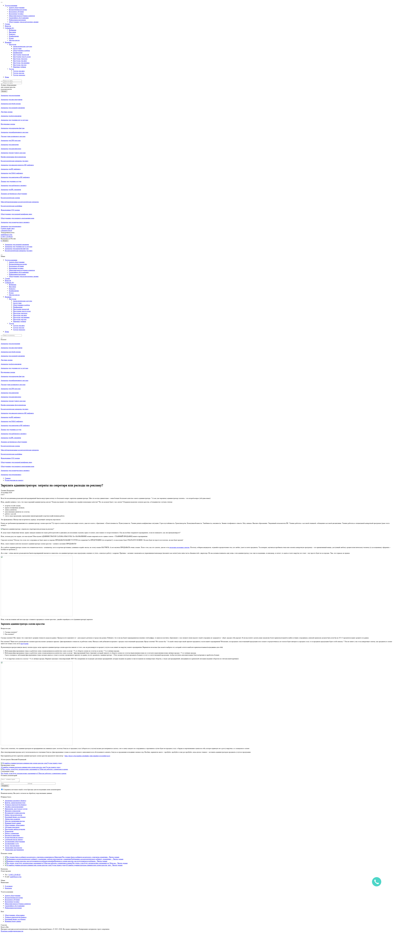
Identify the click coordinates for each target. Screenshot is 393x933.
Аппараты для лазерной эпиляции (13, 108)
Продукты (12, 44)
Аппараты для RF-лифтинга (10, 169)
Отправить (5, 786)
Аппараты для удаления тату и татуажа (14, 120)
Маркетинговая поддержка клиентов (22, 16)
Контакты (8, 888)
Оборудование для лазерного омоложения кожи (17, 218)
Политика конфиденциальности (12, 931)
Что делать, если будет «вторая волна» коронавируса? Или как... (94, 863)
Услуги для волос (19, 75)
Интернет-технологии (12, 811)
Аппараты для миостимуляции (11, 99)
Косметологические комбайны (11, 206)
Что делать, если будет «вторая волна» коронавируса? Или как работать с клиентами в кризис (33, 773)
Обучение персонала (12, 827)
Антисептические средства (22, 46)
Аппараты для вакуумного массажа (13, 153)
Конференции (14, 36)
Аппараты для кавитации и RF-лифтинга (15, 177)
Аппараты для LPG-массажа (11, 140)
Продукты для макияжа (21, 63)
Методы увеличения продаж (15, 821)
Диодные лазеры (6, 112)
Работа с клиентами (12, 833)
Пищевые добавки (19, 67)
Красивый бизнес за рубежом (15, 817)
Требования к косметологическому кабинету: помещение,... (92, 859)
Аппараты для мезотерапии (10, 95)
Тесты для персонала (12, 846)
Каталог (4, 91)
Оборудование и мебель (21, 50)
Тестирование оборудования (15, 841)
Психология (9, 831)
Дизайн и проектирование (14, 807)
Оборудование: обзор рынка (15, 825)
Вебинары (12, 30)
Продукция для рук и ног (22, 57)
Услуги (11, 69)
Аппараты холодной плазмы (11, 104)
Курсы (11, 38)
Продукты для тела (19, 65)
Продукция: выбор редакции (15, 829)
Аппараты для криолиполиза (11, 149)
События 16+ (9, 28)
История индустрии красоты (15, 813)
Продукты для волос (20, 59)
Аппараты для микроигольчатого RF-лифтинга (17, 165)
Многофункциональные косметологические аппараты (20, 202)
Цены (7, 77)
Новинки (8, 42)
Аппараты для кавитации (10, 144)
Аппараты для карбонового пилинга (13, 185)
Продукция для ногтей (21, 55)
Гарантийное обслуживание (19, 18)
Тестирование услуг (12, 844)
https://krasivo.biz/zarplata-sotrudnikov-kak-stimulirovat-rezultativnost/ (87, 756)
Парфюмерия (17, 53)
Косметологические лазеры (10, 198)
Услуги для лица (19, 71)
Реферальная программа (17, 20)
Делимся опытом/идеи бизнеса (15, 805)
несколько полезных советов (179, 547)
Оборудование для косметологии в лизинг (24, 22)
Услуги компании (11, 5)
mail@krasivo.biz (6, 235)
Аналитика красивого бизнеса (15, 801)
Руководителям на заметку (14, 837)
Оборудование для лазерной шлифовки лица (16, 214)
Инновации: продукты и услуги (16, 809)
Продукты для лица (20, 61)
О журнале (8, 886)
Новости (8, 26)
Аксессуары (17, 48)
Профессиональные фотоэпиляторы (13, 157)
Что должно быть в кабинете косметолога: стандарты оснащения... (85, 857)
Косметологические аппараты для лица (14, 161)
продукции (24, 644)
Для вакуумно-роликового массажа (13, 136)
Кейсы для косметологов (13, 815)
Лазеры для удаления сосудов (11, 181)
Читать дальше (114, 857)
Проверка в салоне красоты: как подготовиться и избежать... (75, 861)
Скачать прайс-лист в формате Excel (8, 229)
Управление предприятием (14, 850)
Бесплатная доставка (16, 14)
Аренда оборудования (16, 7)
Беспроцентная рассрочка (18, 10)
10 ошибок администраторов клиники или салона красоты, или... (89, 865)
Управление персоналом (13, 848)
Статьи (7, 24)
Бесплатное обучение (16, 12)
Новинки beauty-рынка (13, 823)
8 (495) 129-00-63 (7, 237)
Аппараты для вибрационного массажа (14, 132)
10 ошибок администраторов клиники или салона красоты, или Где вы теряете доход (30, 767)
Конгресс (12, 34)
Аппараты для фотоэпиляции (11, 116)
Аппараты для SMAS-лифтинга (12, 173)
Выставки (12, 32)
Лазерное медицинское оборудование (14, 194)
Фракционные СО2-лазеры (10, 210)
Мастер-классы (14, 40)
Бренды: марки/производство (15, 803)
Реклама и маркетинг (12, 835)
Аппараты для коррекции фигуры (12, 128)
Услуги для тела (18, 73)
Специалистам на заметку (14, 839)
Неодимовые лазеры (8, 124)
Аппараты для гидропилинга (11, 226)
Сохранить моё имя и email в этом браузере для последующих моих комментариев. (32, 789)
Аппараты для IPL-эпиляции (11, 189)
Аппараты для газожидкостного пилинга (15, 222)
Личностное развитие (12, 819)
